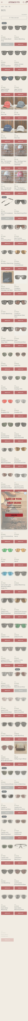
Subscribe (14, 515)
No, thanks (14, 519)
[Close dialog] (25, 493)
